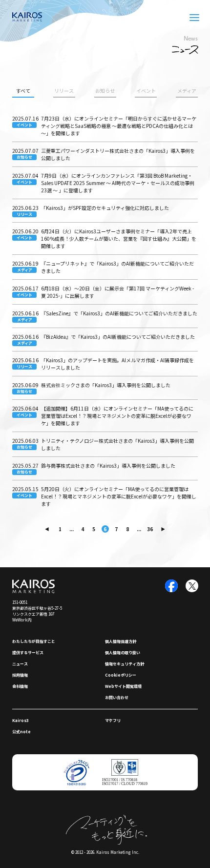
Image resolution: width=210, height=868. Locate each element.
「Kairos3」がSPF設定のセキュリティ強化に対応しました (105, 207)
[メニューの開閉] (194, 17)
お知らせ (105, 90)
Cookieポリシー (120, 675)
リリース (64, 90)
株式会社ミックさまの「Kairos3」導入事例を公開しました (105, 385)
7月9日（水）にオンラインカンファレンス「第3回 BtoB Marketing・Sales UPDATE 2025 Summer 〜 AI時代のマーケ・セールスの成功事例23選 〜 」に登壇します (117, 183)
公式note (21, 731)
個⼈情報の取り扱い (122, 652)
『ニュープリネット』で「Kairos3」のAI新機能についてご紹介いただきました (117, 267)
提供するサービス (27, 652)
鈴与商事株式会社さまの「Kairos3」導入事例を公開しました (108, 465)
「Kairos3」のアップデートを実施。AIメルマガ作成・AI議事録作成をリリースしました (117, 363)
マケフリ (113, 720)
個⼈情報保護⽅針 (120, 641)
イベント (146, 90)
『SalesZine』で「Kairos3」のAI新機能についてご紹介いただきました (119, 313)
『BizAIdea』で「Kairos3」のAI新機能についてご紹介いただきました (118, 336)
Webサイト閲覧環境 (123, 686)
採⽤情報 (20, 675)
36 (150, 529)
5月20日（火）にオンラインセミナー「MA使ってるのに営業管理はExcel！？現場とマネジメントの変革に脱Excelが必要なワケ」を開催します (118, 496)
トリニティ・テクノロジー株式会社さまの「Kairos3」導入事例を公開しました (117, 444)
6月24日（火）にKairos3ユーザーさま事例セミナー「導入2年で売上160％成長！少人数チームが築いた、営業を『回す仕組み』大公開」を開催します (118, 238)
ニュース (20, 663)
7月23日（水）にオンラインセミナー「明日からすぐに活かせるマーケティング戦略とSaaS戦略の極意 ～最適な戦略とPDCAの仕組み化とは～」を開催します (118, 126)
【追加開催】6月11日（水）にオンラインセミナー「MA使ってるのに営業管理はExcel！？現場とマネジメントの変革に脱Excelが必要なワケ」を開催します (117, 416)
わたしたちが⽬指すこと (33, 641)
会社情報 (20, 686)
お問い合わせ (116, 697)
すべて (23, 90)
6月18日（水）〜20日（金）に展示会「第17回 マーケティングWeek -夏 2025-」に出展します (117, 292)
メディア (186, 90)
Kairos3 (20, 720)
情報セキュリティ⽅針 (124, 663)
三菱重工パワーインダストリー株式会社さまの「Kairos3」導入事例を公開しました (118, 154)
